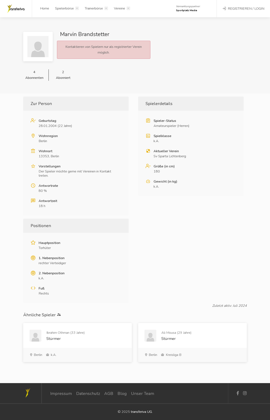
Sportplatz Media (186, 10)
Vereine (119, 8)
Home (44, 8)
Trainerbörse (94, 8)
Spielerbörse (64, 8)
